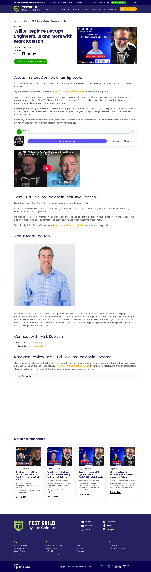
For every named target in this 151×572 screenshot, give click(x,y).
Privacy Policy (125, 565)
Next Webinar (128, 9)
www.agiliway (35, 342)
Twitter (87, 529)
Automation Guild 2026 (117, 548)
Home (16, 21)
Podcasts (25, 21)
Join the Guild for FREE (29, 61)
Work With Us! (105, 565)
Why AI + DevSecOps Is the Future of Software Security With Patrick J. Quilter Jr (58, 474)
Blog (78, 545)
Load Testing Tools (52, 548)
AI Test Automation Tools (54, 545)
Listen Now (21, 497)
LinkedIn (88, 522)
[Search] (129, 2)
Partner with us (118, 2)
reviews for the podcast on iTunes (72, 366)
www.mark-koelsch (36, 346)
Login (135, 2)
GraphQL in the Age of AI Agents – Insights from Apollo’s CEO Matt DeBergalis (91, 474)
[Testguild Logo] (28, 9)
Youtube (88, 525)
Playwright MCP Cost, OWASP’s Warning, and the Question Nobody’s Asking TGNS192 (45, 2)
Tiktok (109, 525)
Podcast (18, 26)
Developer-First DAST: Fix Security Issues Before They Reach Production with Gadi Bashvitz (27, 476)
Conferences (113, 545)
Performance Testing (21, 548)
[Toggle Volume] (132, 132)
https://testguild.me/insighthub (68, 91)
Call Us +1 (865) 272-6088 (116, 567)
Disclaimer (115, 565)
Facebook (111, 522)
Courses (80, 554)
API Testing (17, 554)
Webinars (80, 551)
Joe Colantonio (76, 567)
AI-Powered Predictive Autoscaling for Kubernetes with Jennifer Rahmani (121, 474)
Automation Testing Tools (54, 554)
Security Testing (19, 551)
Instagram (111, 529)
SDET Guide (49, 551)
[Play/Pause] (19, 131)
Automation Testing (21, 545)
